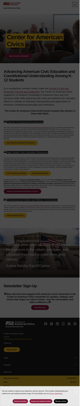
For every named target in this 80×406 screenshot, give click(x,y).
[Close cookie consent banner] (76, 391)
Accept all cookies (20, 401)
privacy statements (55, 393)
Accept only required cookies (41, 401)
